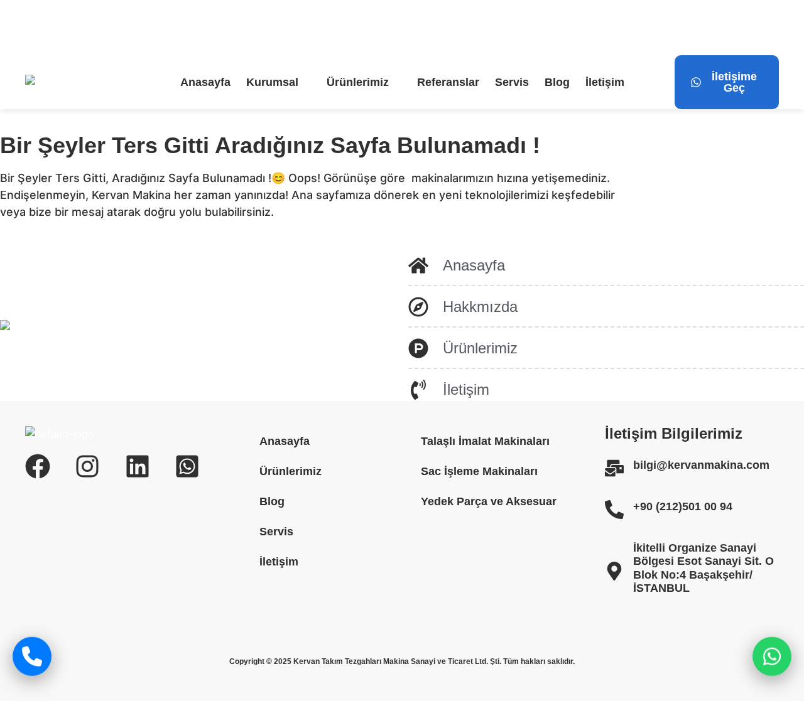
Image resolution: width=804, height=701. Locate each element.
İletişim (604, 82)
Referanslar (448, 82)
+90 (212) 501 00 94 (224, 28)
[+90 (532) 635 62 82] (294, 27)
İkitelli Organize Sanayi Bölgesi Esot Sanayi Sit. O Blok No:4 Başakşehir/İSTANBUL (703, 568)
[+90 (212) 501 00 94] (172, 27)
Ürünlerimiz (358, 82)
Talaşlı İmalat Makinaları (485, 441)
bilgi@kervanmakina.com (110, 28)
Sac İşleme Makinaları (479, 471)
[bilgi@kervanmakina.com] (32, 27)
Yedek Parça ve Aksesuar (489, 501)
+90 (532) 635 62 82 (346, 27)
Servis (512, 82)
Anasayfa (205, 82)
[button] (278, 82)
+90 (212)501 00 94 (682, 506)
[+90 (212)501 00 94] (614, 509)
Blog (557, 82)
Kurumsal (272, 82)
